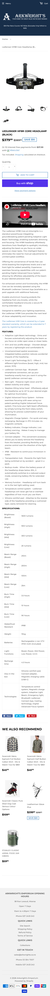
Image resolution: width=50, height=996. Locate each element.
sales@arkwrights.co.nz (25, 955)
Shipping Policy (25, 929)
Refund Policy (25, 932)
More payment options (25, 190)
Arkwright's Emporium (27, 978)
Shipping (19, 155)
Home (5, 39)
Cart (46, 3)
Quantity (6, 162)
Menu (8, 3)
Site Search (25, 926)
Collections (25, 945)
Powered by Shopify (24, 981)
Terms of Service (25, 936)
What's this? (15, 150)
